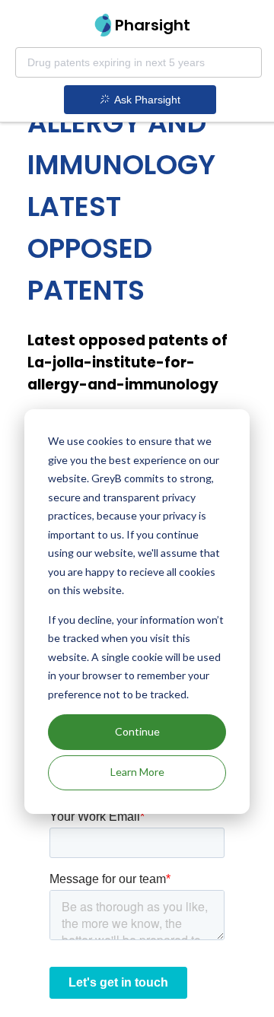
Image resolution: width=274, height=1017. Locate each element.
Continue (137, 731)
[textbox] (138, 62)
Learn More (137, 771)
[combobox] (138, 62)
